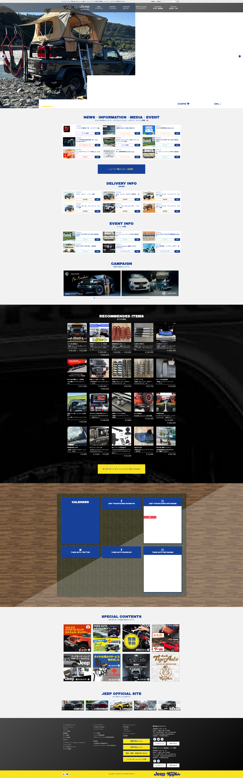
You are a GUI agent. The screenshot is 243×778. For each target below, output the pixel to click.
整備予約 (153, 1)
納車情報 (85, 199)
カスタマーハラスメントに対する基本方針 (105, 745)
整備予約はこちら (136, 741)
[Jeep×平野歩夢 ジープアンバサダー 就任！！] (149, 248)
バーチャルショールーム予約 (136, 759)
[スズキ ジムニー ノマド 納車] (69, 196)
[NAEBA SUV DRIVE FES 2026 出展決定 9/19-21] (149, 141)
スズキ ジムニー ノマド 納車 (85, 194)
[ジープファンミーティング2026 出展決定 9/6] (149, 153)
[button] (94, 298)
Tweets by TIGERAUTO (67, 555)
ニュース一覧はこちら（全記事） (121, 169)
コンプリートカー (98, 729)
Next (239, 56)
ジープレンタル (67, 744)
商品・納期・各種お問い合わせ (136, 753)
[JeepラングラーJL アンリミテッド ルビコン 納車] (149, 196)
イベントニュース (125, 251)
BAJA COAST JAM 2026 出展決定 (86, 246)
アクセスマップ (159, 743)
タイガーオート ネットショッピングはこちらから (122, 469)
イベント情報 (66, 731)
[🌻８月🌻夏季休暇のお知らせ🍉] (149, 129)
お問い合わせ (173, 743)
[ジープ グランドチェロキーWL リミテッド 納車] (109, 207)
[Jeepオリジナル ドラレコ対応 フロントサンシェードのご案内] (109, 141)
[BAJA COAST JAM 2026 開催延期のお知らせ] (149, 236)
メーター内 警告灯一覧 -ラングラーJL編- (88, 128)
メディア (65, 729)
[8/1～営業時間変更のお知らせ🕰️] (109, 153)
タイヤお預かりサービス (69, 746)
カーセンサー (127, 731)
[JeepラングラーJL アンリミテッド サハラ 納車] (69, 207)
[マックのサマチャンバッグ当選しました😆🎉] (69, 153)
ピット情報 (66, 735)
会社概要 (125, 735)
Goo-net (126, 729)
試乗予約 (159, 1)
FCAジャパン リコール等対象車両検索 (104, 737)
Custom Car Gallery (99, 727)
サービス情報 (85, 133)
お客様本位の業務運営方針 (101, 743)
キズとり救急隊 (67, 749)
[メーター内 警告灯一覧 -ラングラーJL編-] (67, 128)
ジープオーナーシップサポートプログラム (74, 742)
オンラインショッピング (129, 725)
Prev (3, 56)
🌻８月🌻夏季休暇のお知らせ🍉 (165, 128)
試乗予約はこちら (136, 747)
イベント (165, 145)
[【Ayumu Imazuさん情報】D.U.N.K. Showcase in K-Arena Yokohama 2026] (109, 248)
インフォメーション (125, 133)
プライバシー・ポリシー (129, 733)
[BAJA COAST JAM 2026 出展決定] (69, 248)
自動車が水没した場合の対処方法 (125, 128)
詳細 (98, 133)
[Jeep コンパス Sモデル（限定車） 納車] (109, 196)
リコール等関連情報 (99, 735)
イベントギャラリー (98, 725)
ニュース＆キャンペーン (85, 145)
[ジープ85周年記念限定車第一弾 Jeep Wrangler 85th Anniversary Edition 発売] (69, 141)
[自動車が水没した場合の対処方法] (109, 129)
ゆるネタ (85, 157)
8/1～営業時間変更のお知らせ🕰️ (125, 151)
